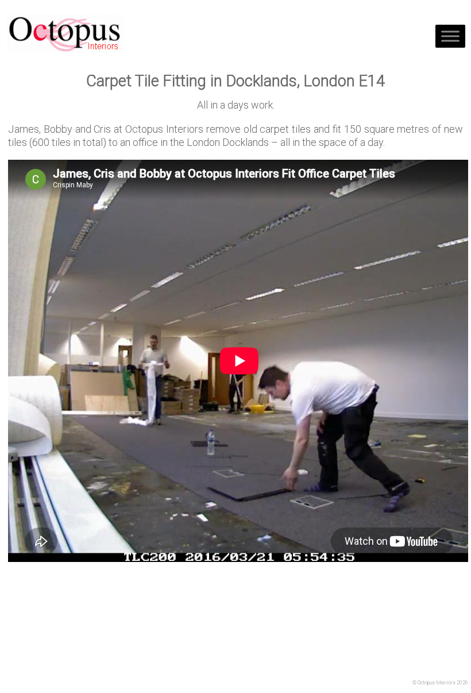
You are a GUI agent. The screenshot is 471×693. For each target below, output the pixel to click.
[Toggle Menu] (450, 35)
